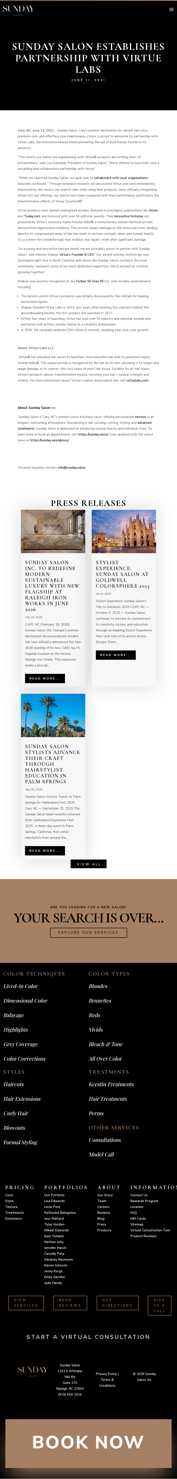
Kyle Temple (54, 1236)
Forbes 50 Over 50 (90, 281)
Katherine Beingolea (60, 1213)
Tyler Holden (54, 1224)
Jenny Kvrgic (53, 1271)
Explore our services (88, 932)
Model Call (101, 1154)
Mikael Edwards (56, 1230)
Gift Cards (138, 1218)
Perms (95, 1113)
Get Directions (117, 1303)
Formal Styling (20, 1142)
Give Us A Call (159, 1305)
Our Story (105, 1195)
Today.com (32, 216)
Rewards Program (144, 1201)
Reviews (103, 1213)
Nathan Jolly (54, 1242)
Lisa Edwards (54, 1201)
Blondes (97, 985)
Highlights (15, 1029)
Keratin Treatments (111, 1084)
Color (9, 1195)
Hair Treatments (107, 1098)
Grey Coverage (20, 1043)
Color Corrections (24, 1058)
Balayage (13, 1014)
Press (101, 1224)
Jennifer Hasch (55, 1248)
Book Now (88, 1442)
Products (104, 1230)
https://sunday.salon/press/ (49, 440)
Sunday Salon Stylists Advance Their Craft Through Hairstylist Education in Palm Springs (52, 764)
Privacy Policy (106, 1374)
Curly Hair (15, 1113)
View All (89, 864)
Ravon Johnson (55, 1265)
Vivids (95, 1029)
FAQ (133, 1213)
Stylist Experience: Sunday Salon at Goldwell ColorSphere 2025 (123, 574)
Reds (94, 1014)
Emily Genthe (54, 1277)
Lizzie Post (52, 1207)
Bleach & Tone (105, 1043)
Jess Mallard (54, 1218)
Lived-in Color (20, 985)
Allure (153, 210)
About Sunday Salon (34, 408)
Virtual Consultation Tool (150, 1230)
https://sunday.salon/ (93, 434)
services (140, 417)
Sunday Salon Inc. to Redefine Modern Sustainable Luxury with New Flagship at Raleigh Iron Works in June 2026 (52, 586)
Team (101, 1201)
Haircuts (13, 1084)
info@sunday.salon (71, 467)
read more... (45, 678)
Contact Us (139, 1195)
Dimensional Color (25, 1000)
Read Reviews (70, 1303)
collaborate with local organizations (121, 178)
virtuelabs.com (137, 380)
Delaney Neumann (58, 1259)
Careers (103, 1207)
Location (137, 1207)
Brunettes (99, 1000)
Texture (11, 1207)
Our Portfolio (54, 1195)
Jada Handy (53, 1283)
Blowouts (14, 1127)
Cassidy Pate (54, 1253)
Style (9, 1201)
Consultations (104, 1139)
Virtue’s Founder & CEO (77, 254)
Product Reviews (143, 1236)
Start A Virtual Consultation (88, 1337)
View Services (26, 1303)
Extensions (13, 1218)
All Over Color (105, 1058)
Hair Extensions (21, 1098)
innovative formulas (128, 216)
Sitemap (136, 1224)
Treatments (14, 1213)
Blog (100, 1218)
